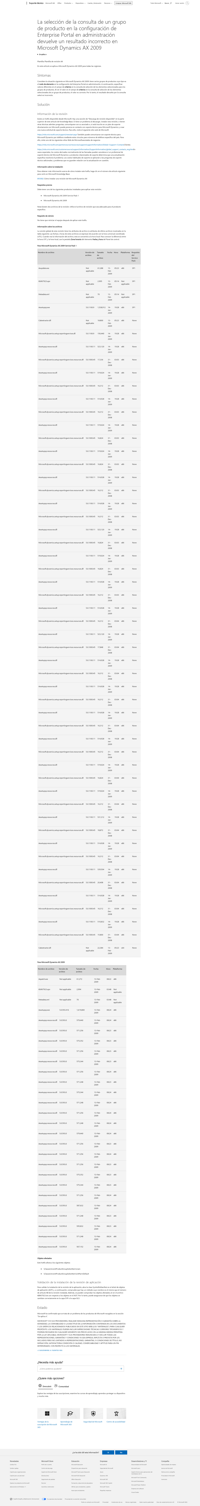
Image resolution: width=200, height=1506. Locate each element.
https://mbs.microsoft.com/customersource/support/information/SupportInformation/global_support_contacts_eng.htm (85, 149)
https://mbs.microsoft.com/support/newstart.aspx (57, 134)
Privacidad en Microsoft (168, 1476)
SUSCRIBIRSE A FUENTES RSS (50, 1350)
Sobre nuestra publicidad (146, 1502)
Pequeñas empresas (105, 1490)
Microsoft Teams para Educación (80, 1472)
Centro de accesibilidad (116, 1421)
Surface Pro (13, 1464)
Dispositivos (80, 3)
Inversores (164, 1479)
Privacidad (105, 1502)
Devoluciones (45, 1476)
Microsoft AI (103, 1464)
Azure (101, 1472)
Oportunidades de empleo (168, 1464)
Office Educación (76, 1479)
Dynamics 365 (104, 1476)
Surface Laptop (14, 1468)
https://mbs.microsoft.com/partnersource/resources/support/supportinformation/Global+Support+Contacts (80, 144)
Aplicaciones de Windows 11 (18, 1487)
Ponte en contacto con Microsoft (90, 1502)
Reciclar (43, 1483)
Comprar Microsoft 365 (123, 3)
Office (59, 3)
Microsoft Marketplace (137, 1481)
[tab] (45, 1386)
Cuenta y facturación (94, 3)
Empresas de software (137, 1488)
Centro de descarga (46, 1468)
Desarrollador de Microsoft (139, 1464)
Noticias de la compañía (168, 1472)
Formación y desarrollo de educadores (82, 1483)
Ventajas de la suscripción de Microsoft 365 (47, 1424)
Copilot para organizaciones (18, 1472)
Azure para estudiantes (77, 1490)
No (121, 1452)
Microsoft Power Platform (138, 1485)
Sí (108, 1452)
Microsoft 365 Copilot (106, 1483)
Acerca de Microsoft (167, 1468)
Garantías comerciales (47, 1487)
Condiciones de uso (116, 1502)
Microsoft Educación (77, 1464)
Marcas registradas (130, 1502)
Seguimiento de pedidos (48, 1479)
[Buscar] (121, 1369)
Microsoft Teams (104, 1487)
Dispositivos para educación (79, 1468)
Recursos (107, 3)
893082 (40, 178)
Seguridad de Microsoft (92, 1421)
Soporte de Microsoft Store (49, 1472)
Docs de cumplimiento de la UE (165, 1502)
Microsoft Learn (135, 1468)
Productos (67, 3)
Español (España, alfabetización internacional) (26, 1499)
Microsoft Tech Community (138, 1477)
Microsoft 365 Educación (78, 1476)
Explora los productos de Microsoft (19, 1483)
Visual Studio (135, 1492)
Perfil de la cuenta (46, 1464)
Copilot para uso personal (17, 1476)
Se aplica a (42, 54)
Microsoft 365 (50, 3)
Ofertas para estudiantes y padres (81, 1487)
